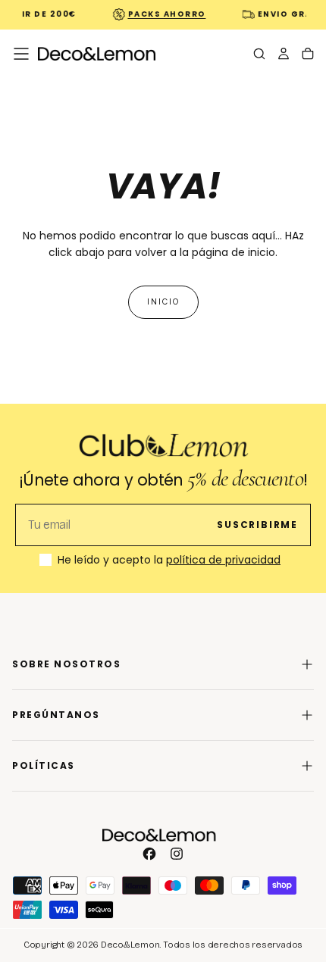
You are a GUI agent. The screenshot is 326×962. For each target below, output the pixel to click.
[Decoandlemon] (159, 835)
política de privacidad (223, 559)
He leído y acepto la (169, 560)
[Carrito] (307, 55)
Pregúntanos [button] (56, 714)
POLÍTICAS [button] (43, 765)
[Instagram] (176, 853)
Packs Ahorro (164, 14)
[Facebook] (149, 853)
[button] (21, 54)
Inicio (163, 302)
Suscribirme (257, 524)
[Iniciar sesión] (283, 55)
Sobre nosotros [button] (66, 663)
